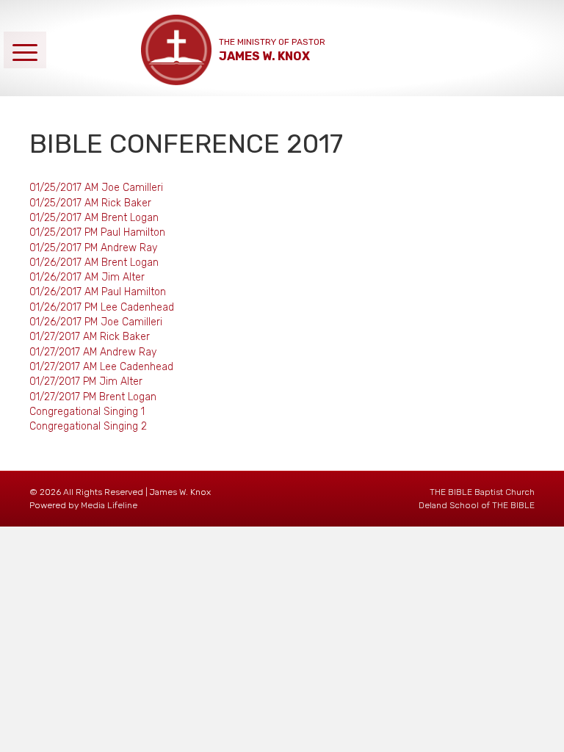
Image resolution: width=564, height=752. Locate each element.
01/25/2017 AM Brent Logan (94, 218)
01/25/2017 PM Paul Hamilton (97, 232)
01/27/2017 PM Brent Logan (92, 397)
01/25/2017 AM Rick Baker (90, 203)
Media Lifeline (109, 505)
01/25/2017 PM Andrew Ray (93, 248)
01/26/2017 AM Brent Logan (94, 262)
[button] (25, 50)
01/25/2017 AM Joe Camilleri (96, 187)
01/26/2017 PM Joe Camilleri (95, 322)
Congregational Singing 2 (88, 426)
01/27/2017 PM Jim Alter (85, 381)
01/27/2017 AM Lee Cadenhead (101, 367)
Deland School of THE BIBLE (477, 505)
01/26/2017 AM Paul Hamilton (97, 292)
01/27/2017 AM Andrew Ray (92, 352)
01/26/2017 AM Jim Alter (87, 277)
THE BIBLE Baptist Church (482, 492)
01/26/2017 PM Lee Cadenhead (101, 307)
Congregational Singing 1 (87, 411)
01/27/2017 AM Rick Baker (89, 336)
